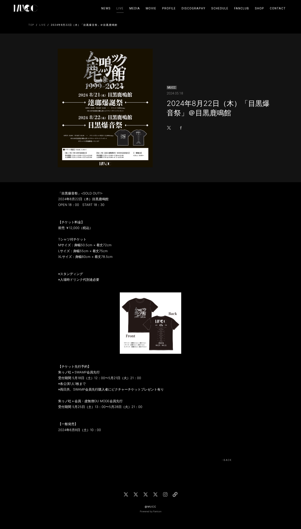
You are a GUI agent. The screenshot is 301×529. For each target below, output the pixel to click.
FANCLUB (241, 8)
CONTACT (278, 8)
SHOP (259, 8)
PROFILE (169, 8)
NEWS (106, 8)
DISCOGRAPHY (194, 8)
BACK (228, 460)
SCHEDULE (220, 8)
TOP (31, 25)
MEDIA (134, 8)
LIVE (120, 8)
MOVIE (151, 8)
